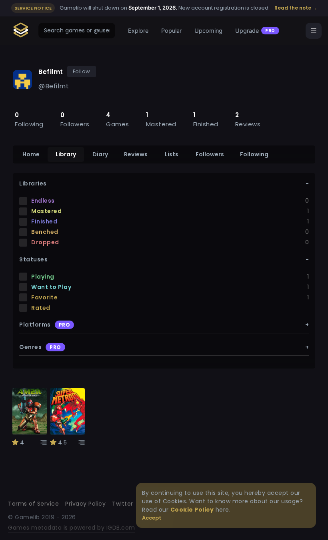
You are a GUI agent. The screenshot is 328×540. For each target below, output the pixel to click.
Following (254, 154)
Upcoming (208, 30)
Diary (100, 154)
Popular (171, 30)
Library (66, 154)
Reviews (136, 154)
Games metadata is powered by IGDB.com (71, 528)
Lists (171, 154)
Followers (210, 154)
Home (31, 154)
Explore (138, 30)
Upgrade (255, 30)
